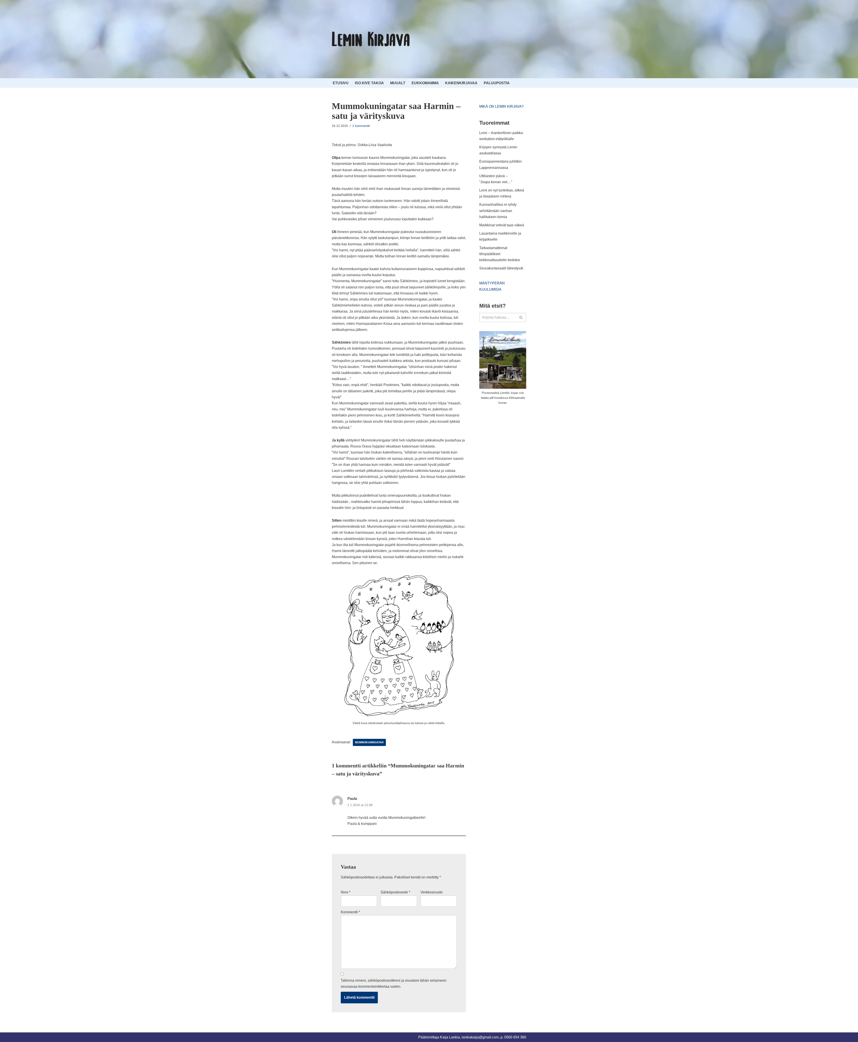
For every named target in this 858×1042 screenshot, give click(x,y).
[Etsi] (521, 317)
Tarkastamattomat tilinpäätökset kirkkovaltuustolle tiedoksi (499, 254)
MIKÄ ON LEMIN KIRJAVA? (501, 106)
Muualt (397, 83)
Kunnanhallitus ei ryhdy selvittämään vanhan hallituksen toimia (498, 210)
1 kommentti (361, 126)
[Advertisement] (512, 442)
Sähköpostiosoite (395, 892)
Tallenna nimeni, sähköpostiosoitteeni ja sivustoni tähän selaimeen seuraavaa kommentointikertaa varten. (393, 983)
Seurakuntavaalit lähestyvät (501, 268)
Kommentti (350, 912)
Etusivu (341, 83)
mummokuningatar (369, 742)
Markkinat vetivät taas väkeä (501, 225)
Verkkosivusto (432, 892)
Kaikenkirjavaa (461, 83)
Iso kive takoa (369, 83)
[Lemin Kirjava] (371, 39)
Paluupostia (497, 83)
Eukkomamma (425, 83)
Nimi (345, 892)
